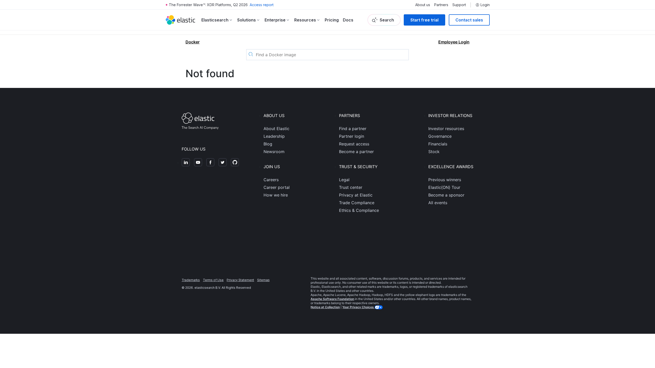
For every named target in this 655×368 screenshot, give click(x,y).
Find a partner (352, 128)
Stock (434, 151)
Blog (268, 143)
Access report (262, 5)
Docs (348, 19)
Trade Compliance (356, 202)
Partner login (351, 136)
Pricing (332, 19)
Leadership (274, 136)
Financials (437, 143)
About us (422, 5)
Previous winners (444, 179)
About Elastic (276, 128)
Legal (344, 179)
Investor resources (446, 128)
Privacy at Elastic (356, 195)
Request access (354, 143)
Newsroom (274, 151)
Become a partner (356, 151)
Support (459, 5)
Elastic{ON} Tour (444, 187)
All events (437, 202)
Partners (441, 5)
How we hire (276, 195)
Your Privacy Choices (358, 307)
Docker (192, 41)
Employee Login (454, 41)
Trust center (350, 187)
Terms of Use (213, 280)
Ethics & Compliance (359, 210)
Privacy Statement (240, 280)
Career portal (277, 187)
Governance (440, 136)
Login (485, 5)
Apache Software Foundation (332, 299)
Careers (271, 179)
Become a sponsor (446, 195)
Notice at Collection (325, 307)
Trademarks (191, 280)
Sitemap (263, 280)
